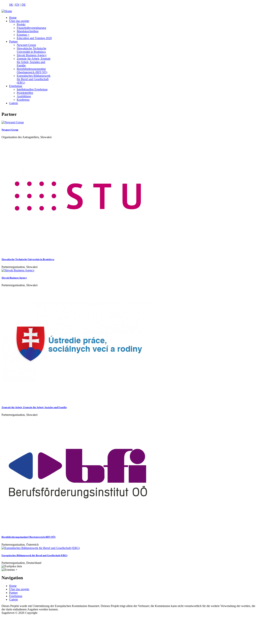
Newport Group (26, 45)
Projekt (21, 24)
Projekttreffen (25, 92)
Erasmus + (23, 34)
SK (11, 4)
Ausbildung (24, 96)
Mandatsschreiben (27, 31)
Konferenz (23, 99)
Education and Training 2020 (34, 38)
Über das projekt (19, 21)
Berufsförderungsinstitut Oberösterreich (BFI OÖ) (32, 70)
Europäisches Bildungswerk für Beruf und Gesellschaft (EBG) (33, 79)
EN (17, 4)
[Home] (7, 11)
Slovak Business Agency (32, 55)
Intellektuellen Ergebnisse (32, 89)
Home (13, 17)
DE (24, 4)
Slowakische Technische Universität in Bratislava (31, 50)
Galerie (13, 103)
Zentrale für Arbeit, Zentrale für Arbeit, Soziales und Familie (33, 62)
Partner (13, 41)
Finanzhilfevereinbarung (31, 27)
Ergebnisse (15, 86)
